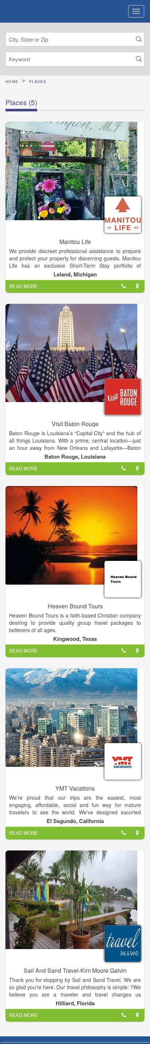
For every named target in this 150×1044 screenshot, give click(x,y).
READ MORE (23, 286)
